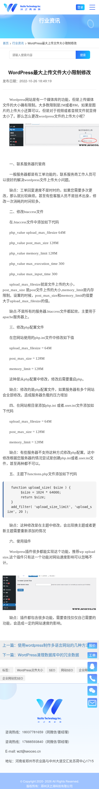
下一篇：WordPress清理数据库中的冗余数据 (40, 655)
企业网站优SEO (12, 678)
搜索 (83, 55)
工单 (92, 655)
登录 (80, 7)
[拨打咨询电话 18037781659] (92, 677)
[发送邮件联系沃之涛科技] (92, 703)
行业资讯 (18, 43)
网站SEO (67, 670)
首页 (6, 43)
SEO (52, 670)
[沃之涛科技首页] (22, 7)
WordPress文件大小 (30, 670)
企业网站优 (86, 670)
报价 (92, 645)
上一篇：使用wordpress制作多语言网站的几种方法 (45, 645)
